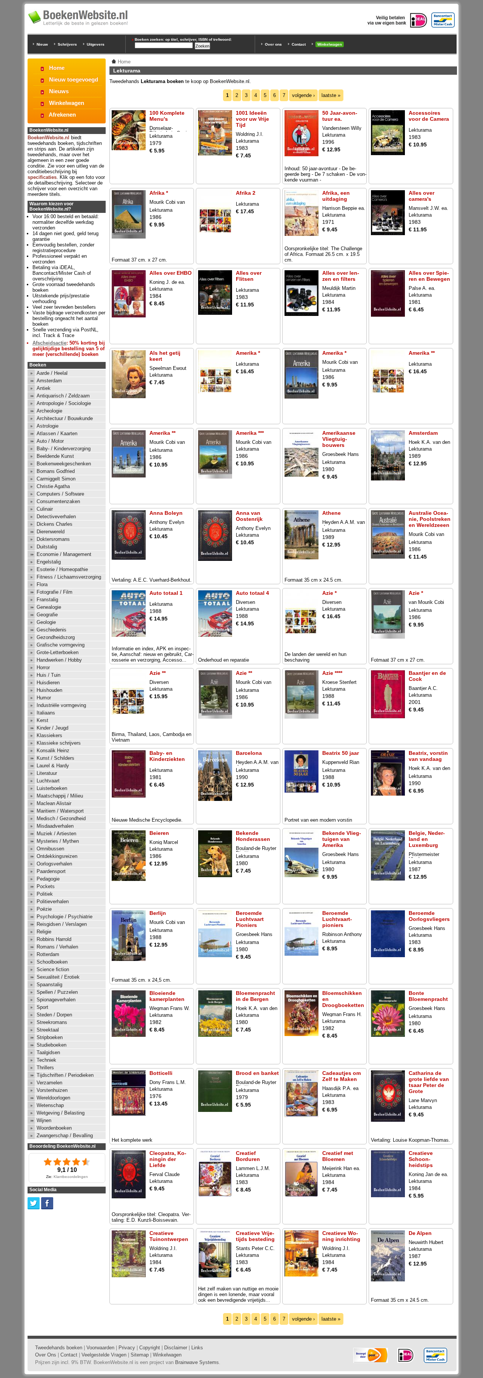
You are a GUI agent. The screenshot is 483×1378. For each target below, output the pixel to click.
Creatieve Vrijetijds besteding (255, 1236)
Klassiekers (49, 735)
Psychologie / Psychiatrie (64, 916)
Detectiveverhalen (56, 516)
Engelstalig (49, 562)
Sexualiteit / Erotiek (58, 977)
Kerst (42, 720)
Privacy (126, 1347)
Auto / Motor (50, 441)
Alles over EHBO (170, 273)
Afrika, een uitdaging (336, 196)
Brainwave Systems (197, 1362)
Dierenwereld (51, 531)
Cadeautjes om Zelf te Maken (341, 1076)
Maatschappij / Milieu (60, 796)
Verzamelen (49, 1082)
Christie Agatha (53, 486)
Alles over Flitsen (248, 276)
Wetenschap (50, 1105)
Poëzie (44, 909)
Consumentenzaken (58, 501)
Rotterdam (48, 954)
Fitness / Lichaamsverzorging (69, 577)
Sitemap (140, 1355)
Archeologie (49, 411)
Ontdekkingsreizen (57, 856)
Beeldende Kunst (55, 456)
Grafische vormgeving (61, 645)
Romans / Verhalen (57, 947)
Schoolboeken (52, 962)
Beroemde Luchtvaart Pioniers (250, 919)
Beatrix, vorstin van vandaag (428, 756)
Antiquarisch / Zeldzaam (63, 396)
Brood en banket (257, 1073)
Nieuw (42, 44)
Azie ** (157, 673)
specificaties (42, 177)
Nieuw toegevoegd (73, 79)
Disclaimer (175, 1347)
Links (197, 1347)
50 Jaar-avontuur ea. (339, 116)
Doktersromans (53, 539)
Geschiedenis (51, 630)
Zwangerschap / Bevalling (65, 1135)
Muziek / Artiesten (56, 833)
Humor (44, 698)
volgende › (303, 95)
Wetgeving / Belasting (61, 1113)
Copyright (149, 1347)
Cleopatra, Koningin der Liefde (167, 1159)
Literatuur (47, 773)
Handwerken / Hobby (59, 660)
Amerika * (248, 353)
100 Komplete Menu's (167, 116)
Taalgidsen (48, 1052)
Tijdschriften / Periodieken (65, 1075)
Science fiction (53, 969)
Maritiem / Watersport (60, 811)
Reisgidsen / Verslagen (62, 924)
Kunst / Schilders (55, 758)
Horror (43, 667)
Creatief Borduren (248, 1156)
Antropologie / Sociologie (64, 403)
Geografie (47, 614)
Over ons (273, 44)
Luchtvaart (48, 781)
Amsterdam (423, 433)
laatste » (330, 95)
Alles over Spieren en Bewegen (429, 276)
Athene (331, 513)
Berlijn (157, 913)
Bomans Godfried (56, 471)
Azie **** (332, 673)
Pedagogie (48, 879)
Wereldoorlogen (53, 1098)
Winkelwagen (329, 44)
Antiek (44, 388)
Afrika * (158, 193)
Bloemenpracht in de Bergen (255, 996)
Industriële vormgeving (61, 705)
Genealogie (49, 607)
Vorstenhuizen (52, 1090)
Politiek (45, 894)
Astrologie (47, 426)
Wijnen (44, 1120)
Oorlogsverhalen (54, 864)
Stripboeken (50, 1037)
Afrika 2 (245, 193)
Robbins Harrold (54, 939)
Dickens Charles (54, 524)
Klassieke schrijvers (59, 743)
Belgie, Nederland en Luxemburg (427, 839)
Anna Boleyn (166, 513)
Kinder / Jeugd (52, 728)
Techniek (46, 1060)
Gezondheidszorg (56, 637)
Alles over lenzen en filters (340, 276)
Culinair (45, 509)
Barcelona (249, 753)
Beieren (159, 833)
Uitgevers (96, 44)
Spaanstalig (49, 984)
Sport (42, 1007)
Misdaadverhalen (55, 826)
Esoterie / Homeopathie (62, 569)
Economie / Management (64, 554)
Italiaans (46, 713)
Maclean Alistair (54, 803)
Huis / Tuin (48, 675)
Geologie (46, 622)
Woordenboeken (54, 1128)
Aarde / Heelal (52, 373)
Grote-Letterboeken (57, 652)
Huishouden (49, 690)
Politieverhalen (53, 901)
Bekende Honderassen (253, 836)
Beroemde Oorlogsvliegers (429, 916)
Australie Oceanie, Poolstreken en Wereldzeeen (430, 519)
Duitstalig (47, 547)
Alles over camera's (421, 196)
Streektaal (48, 1030)
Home (57, 68)
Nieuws (59, 91)
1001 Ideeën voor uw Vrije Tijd (252, 119)
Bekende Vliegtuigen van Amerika (341, 839)
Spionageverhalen (56, 999)
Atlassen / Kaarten (57, 433)
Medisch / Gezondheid (61, 818)
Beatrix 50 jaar (340, 753)
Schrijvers (67, 44)
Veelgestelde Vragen (104, 1355)
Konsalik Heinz (53, 750)
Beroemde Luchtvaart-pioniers (337, 919)
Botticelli (160, 1073)
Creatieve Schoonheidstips (421, 1159)
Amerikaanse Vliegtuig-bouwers (338, 439)
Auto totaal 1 (166, 593)
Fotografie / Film (54, 592)
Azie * (329, 593)
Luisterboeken (52, 788)
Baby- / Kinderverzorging (64, 448)
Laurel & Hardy (53, 765)
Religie (44, 932)
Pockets (46, 886)
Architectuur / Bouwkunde (65, 418)
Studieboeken (51, 1045)
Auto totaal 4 (252, 593)
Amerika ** (422, 353)
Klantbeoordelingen (71, 1177)
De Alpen (420, 1233)
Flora (42, 584)
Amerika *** (250, 433)
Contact (299, 44)
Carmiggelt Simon (56, 479)
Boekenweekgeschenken (64, 464)
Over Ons (45, 1355)
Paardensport (51, 871)
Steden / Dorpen (54, 1015)
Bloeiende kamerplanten (167, 996)
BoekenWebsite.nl (48, 137)
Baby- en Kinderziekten (167, 756)
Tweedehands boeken (58, 1347)
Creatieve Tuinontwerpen (168, 1236)
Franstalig (47, 599)
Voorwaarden (100, 1347)
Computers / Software (60, 494)
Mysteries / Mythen (58, 841)
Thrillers (45, 1067)
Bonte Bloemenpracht (428, 996)
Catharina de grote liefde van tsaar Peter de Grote (429, 1082)
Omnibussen (50, 848)
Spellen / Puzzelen (57, 992)
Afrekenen (62, 114)
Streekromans (52, 1022)
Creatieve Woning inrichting (341, 1236)
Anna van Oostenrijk (249, 516)
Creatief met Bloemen (337, 1156)
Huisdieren (48, 682)
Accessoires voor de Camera (429, 116)
